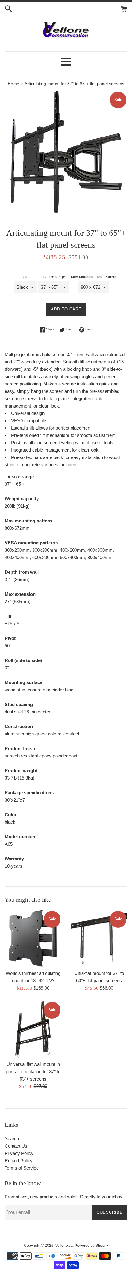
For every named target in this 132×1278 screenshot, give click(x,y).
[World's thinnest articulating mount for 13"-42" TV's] (33, 938)
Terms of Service (22, 1168)
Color (25, 277)
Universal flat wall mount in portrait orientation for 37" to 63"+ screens (33, 1071)
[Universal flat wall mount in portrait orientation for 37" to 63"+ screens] (33, 1029)
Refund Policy (19, 1160)
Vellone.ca (64, 1245)
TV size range (53, 277)
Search (12, 1138)
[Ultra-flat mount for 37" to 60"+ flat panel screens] (99, 938)
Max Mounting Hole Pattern (93, 277)
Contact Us (16, 1145)
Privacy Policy (19, 1153)
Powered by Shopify (91, 1245)
